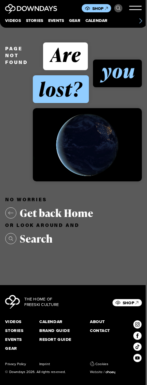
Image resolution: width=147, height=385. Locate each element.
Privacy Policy (15, 363)
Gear (74, 21)
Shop (98, 8)
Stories (34, 21)
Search (118, 8)
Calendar (96, 21)
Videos (13, 21)
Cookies (101, 363)
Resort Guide (55, 340)
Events (56, 21)
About (97, 322)
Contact (100, 331)
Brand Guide (54, 331)
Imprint (44, 363)
